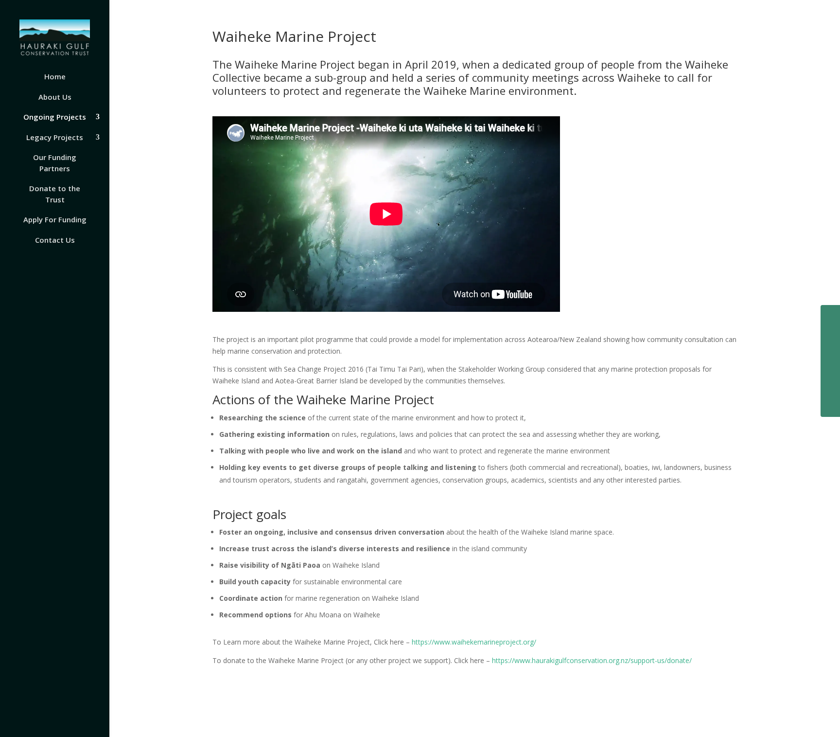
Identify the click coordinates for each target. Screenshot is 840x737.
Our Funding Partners (54, 162)
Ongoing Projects (54, 117)
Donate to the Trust (54, 193)
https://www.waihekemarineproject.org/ (474, 642)
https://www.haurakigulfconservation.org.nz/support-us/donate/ (592, 660)
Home (55, 76)
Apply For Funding (55, 219)
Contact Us (55, 240)
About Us (54, 97)
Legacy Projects (54, 137)
